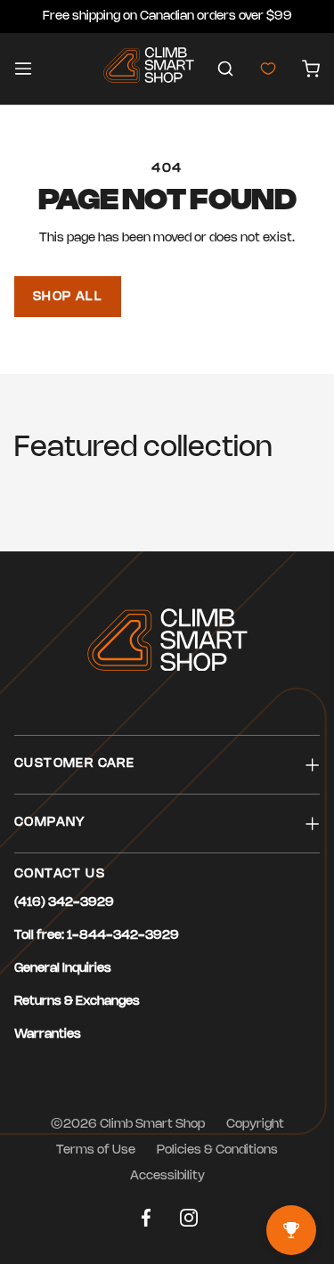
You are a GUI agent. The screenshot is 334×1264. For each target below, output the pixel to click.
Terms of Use (95, 1150)
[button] (225, 68)
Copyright (255, 1124)
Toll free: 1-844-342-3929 (96, 936)
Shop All (67, 297)
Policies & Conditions (217, 1150)
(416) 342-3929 (64, 903)
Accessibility (167, 1176)
